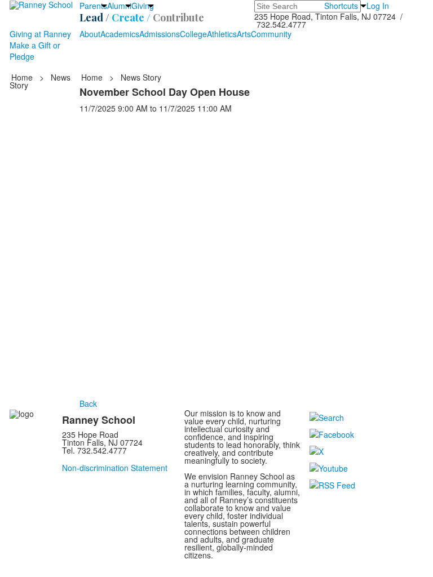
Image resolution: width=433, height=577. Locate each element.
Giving (142, 5)
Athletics (222, 33)
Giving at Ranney (40, 33)
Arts (244, 33)
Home (23, 77)
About (89, 33)
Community (271, 33)
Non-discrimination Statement (114, 467)
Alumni (119, 5)
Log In (377, 5)
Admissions (159, 33)
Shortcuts (341, 5)
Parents (93, 5)
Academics (119, 33)
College (193, 33)
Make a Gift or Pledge (35, 50)
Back (88, 403)
